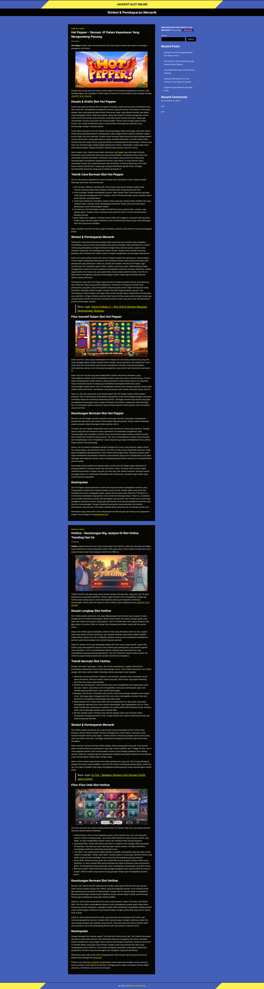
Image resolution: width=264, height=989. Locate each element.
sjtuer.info (97, 958)
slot (162, 106)
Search (164, 36)
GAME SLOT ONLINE (77, 28)
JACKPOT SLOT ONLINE (81, 96)
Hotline (128, 666)
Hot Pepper (119, 152)
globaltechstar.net (100, 514)
